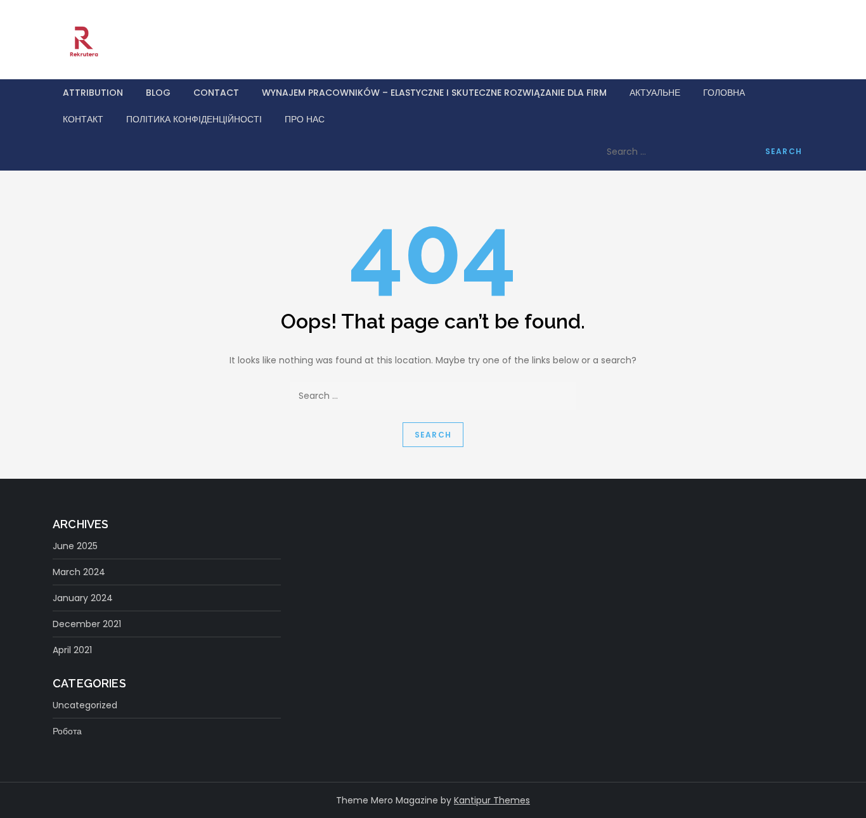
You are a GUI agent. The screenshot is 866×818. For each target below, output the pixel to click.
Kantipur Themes (492, 800)
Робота (67, 731)
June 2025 (75, 546)
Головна (724, 92)
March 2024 (79, 572)
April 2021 (72, 650)
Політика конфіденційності (194, 119)
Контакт (83, 119)
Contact (216, 92)
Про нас (305, 119)
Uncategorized (85, 705)
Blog (158, 92)
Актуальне (655, 92)
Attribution (93, 92)
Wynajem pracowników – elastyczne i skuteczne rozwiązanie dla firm (434, 92)
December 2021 (87, 624)
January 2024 (83, 598)
